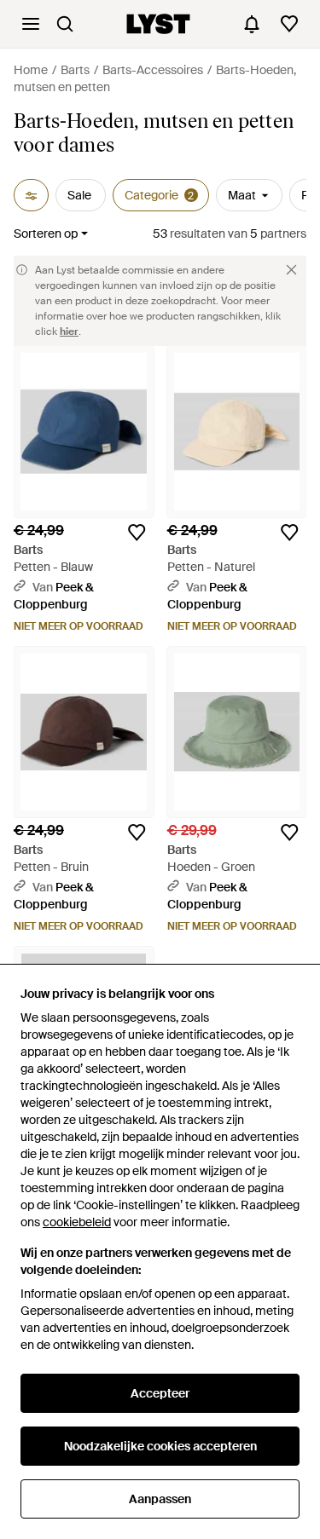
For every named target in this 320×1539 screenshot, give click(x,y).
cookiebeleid (77, 1222)
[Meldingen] (252, 24)
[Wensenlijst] (289, 24)
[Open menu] (30, 23)
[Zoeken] (64, 23)
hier (69, 331)
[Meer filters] (31, 195)
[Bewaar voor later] (136, 533)
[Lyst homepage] (158, 24)
